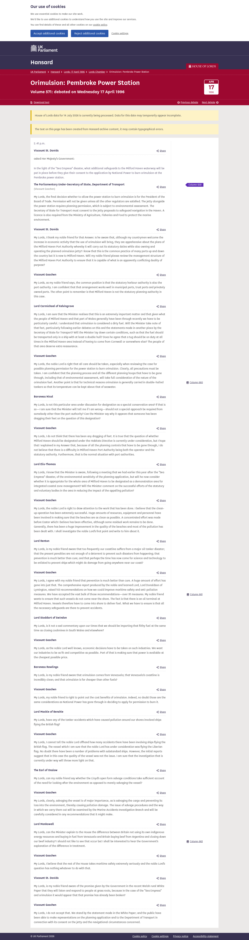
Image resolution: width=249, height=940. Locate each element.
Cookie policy (139, 936)
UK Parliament (38, 71)
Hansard (41, 62)
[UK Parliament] (44, 48)
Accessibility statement (206, 936)
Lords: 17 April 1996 (74, 71)
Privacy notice (180, 936)
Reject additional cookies (89, 33)
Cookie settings (119, 33)
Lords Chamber (97, 71)
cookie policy (100, 24)
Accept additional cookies (49, 33)
